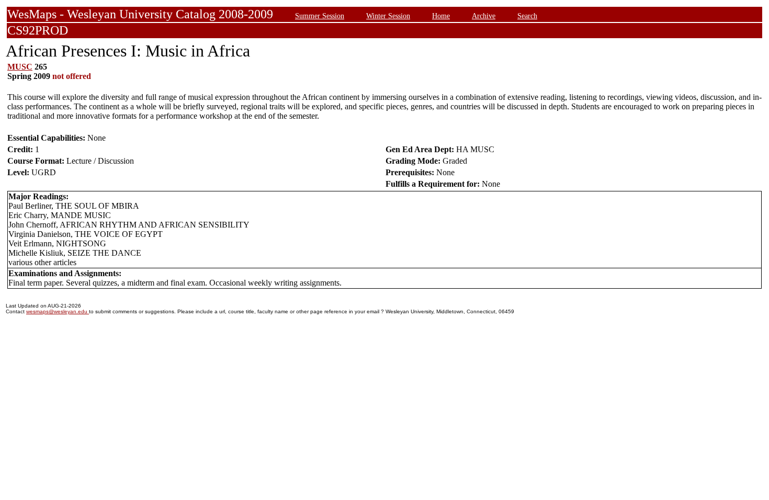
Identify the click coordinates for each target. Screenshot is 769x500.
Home (441, 16)
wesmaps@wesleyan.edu (57, 311)
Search (527, 16)
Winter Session (388, 16)
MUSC (19, 66)
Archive (483, 16)
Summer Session (319, 16)
